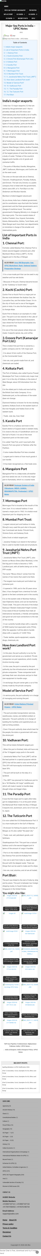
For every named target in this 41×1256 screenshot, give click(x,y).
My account (8, 14)
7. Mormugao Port (12, 71)
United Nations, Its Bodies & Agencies (14, 1167)
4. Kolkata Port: (10, 62)
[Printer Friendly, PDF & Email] (9, 35)
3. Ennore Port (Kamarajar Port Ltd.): (19, 59)
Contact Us (7, 1236)
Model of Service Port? (14, 83)
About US (13, 1220)
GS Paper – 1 (21, 14)
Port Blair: (9, 95)
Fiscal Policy (6, 1125)
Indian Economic (8, 1148)
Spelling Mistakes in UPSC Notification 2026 (15, 1067)
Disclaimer (7, 1232)
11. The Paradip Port (13, 89)
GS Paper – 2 (33, 14)
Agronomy (6, 1106)
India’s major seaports (13, 47)
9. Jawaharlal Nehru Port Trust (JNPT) (20, 77)
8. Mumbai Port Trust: (13, 74)
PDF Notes (33, 10)
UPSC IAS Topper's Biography (12, 1175)
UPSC (33, 18)
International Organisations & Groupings (15, 1152)
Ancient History (7, 1110)
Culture (5, 1121)
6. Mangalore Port (11, 68)
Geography (6, 1129)
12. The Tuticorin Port (13, 92)
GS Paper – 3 (10, 18)
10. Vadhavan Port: (12, 86)
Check (5, 1113)
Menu (6, 6)
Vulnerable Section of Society (12, 1182)
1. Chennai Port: (11, 53)
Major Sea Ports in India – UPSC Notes (20, 27)
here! (2, 1253)
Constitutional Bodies (9, 1117)
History (5, 1144)
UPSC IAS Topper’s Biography (14, 10)
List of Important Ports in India (16, 50)
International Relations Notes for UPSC (14, 1155)
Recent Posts (23, 18)
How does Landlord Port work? (17, 80)
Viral (4, 1178)
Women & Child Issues (10, 1186)
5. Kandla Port (10, 65)
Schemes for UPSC (8, 1163)
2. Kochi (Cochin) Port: (13, 56)
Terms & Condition (10, 1228)
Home (5, 1220)
